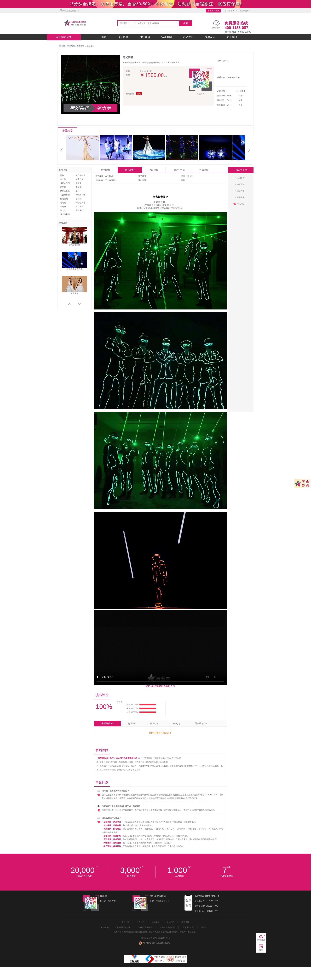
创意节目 (81, 46)
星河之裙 (64, 199)
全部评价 (107, 723)
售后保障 (203, 170)
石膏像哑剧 (65, 195)
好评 (132, 723)
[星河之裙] (150, 160)
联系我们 (140, 922)
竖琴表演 (74, 293)
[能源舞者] (183, 160)
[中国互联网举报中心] (155, 962)
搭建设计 (210, 37)
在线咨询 (261, 940)
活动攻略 (188, 37)
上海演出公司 (188, 927)
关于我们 (231, 37)
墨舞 (62, 175)
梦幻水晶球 (65, 183)
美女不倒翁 (80, 175)
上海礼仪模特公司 (167, 927)
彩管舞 (78, 183)
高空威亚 (79, 206)
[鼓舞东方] (216, 160)
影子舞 (78, 187)
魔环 (78, 191)
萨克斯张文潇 (74, 245)
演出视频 (153, 170)
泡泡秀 (63, 203)
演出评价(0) (179, 170)
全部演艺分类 (64, 37)
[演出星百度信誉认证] (134, 962)
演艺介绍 (129, 170)
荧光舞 (63, 187)
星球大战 (79, 210)
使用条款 (185, 922)
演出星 (62, 46)
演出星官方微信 (69, 11)
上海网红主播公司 (145, 927)
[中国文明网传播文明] (176, 962)
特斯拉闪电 (80, 203)
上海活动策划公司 (122, 927)
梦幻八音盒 (65, 191)
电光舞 (90, 46)
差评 (176, 723)
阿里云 (204, 927)
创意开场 (79, 179)
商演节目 (71, 46)
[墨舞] (117, 160)
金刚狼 (63, 206)
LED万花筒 (65, 214)
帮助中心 (170, 922)
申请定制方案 (213, 10)
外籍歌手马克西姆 (74, 269)
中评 (154, 723)
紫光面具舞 (80, 195)
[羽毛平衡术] (83, 160)
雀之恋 (63, 210)
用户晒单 (201, 723)
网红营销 (145, 37)
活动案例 (166, 37)
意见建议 (155, 922)
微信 (261, 950)
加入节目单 (241, 170)
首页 (104, 37)
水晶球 (78, 199)
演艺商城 (123, 37)
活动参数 (105, 170)
